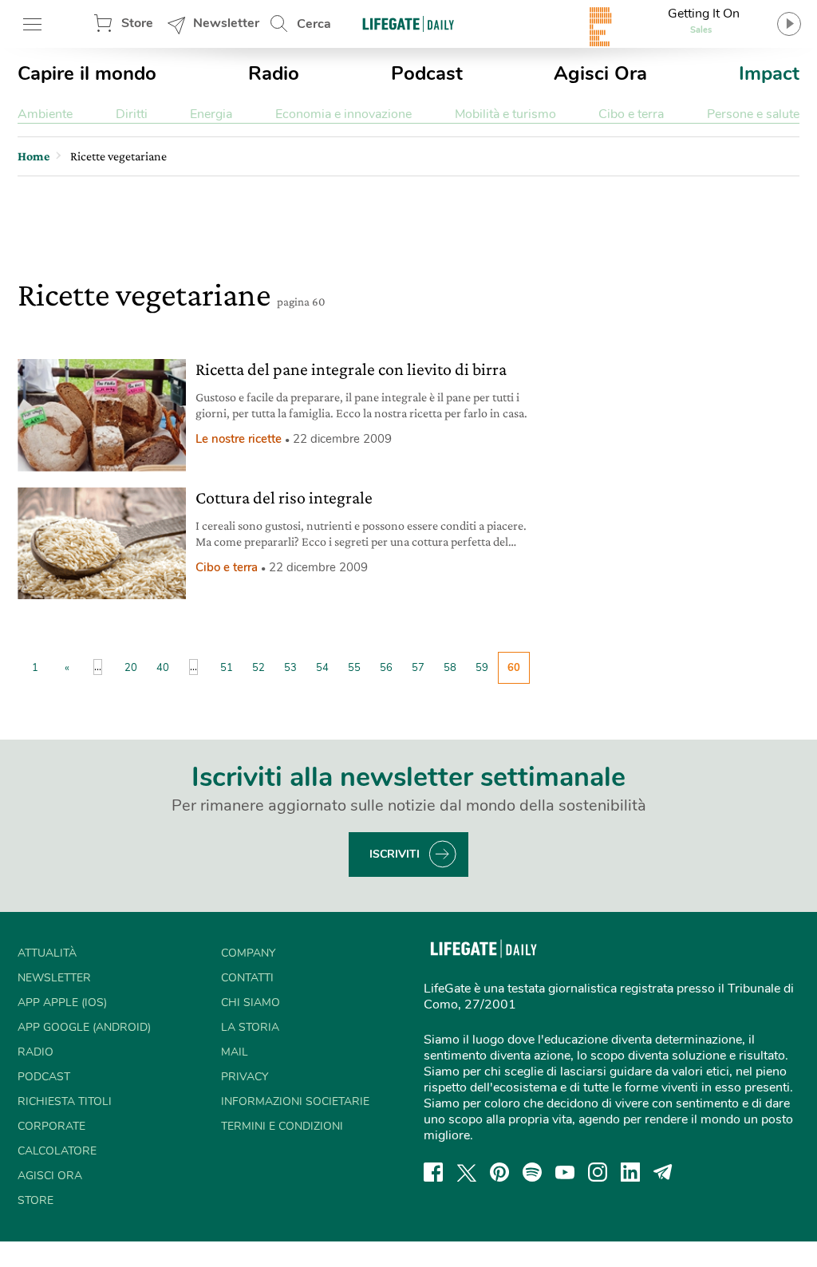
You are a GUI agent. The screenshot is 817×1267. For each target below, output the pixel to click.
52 (258, 668)
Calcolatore (57, 1150)
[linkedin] (630, 1172)
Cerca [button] (314, 24)
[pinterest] (499, 1172)
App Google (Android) (84, 1027)
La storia (250, 1027)
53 (290, 668)
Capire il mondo (87, 73)
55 (354, 668)
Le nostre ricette (238, 439)
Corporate (51, 1126)
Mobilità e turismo (505, 114)
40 (162, 668)
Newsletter (226, 23)
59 (482, 668)
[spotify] (532, 1172)
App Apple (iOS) (62, 1002)
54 (322, 668)
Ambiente (45, 114)
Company (248, 953)
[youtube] (564, 1172)
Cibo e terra (631, 114)
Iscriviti (394, 854)
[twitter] (466, 1172)
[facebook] (433, 1172)
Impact (769, 73)
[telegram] (663, 1172)
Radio (273, 73)
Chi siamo (250, 1002)
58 (450, 668)
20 (130, 668)
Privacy (244, 1076)
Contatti (247, 977)
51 (226, 668)
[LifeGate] (408, 23)
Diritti (132, 114)
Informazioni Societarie (295, 1101)
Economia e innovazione (343, 114)
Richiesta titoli (65, 1101)
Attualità (47, 953)
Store (137, 23)
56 (386, 668)
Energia (211, 114)
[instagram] (597, 1172)
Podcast (427, 73)
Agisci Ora (600, 73)
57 (418, 668)
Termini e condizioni (282, 1126)
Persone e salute (753, 114)
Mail (234, 1052)
